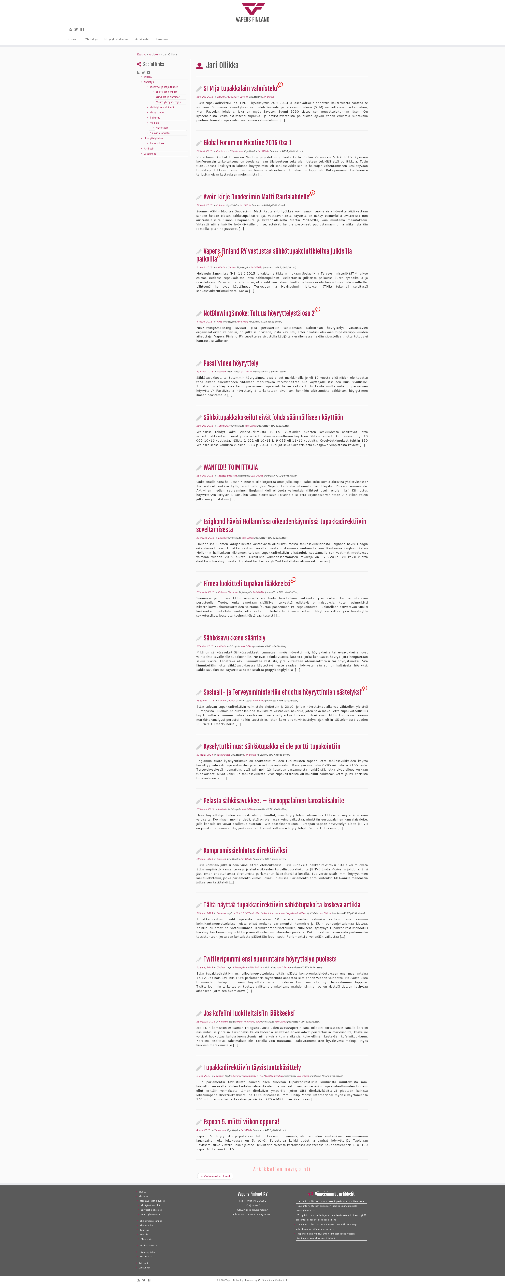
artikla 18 (239, 913)
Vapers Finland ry (234, 1280)
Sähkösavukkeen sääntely (235, 638)
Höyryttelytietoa (116, 39)
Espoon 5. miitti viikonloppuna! (242, 1122)
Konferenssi (223, 151)
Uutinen (244, 96)
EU (248, 913)
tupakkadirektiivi (296, 913)
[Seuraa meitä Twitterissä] (77, 29)
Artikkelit (142, 39)
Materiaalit (162, 127)
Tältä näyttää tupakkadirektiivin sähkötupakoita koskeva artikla (282, 905)
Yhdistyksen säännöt (162, 107)
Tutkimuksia (157, 143)
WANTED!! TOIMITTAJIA (231, 467)
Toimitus (155, 117)
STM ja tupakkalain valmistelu (240, 89)
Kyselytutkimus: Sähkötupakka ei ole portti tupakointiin (272, 746)
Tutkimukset (224, 425)
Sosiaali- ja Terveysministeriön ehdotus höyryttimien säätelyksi (282, 692)
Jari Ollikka (268, 96)
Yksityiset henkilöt (166, 91)
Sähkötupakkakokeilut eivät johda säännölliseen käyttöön (273, 418)
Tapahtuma (237, 151)
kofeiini (239, 1021)
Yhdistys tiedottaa (227, 475)
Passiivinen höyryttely (231, 363)
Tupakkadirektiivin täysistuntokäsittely (252, 1068)
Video (219, 321)
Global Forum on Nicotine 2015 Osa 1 (248, 143)
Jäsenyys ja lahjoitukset (164, 87)
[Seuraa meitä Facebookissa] (83, 29)
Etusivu (73, 39)
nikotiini (256, 913)
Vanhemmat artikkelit (215, 1176)
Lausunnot (163, 39)
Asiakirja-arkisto (160, 133)
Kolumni (221, 96)
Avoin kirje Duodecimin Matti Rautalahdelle (256, 197)
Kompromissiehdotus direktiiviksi (245, 851)
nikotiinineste (269, 913)
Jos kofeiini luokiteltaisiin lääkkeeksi (249, 1013)
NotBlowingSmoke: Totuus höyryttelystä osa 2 (259, 313)
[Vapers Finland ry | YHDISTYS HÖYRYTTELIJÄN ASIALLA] (252, 12)
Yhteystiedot (157, 112)
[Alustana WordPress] (259, 1279)
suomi (282, 913)
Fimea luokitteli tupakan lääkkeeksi (247, 584)
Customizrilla (282, 1280)
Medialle (154, 122)
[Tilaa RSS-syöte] (71, 29)
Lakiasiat (233, 96)
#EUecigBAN (240, 967)
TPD (258, 1021)
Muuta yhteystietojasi (168, 102)
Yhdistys (91, 39)
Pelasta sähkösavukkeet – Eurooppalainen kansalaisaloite (274, 801)
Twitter (258, 967)
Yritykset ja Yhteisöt (168, 97)
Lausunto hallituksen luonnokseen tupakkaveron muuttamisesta (330, 1201)
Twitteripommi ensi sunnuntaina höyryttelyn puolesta (270, 959)
